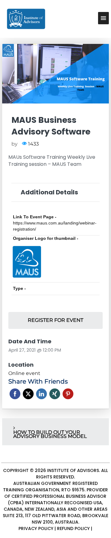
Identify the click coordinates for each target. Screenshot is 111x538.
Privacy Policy (35, 528)
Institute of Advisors (73, 470)
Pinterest (68, 393)
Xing (54, 393)
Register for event (55, 320)
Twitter (28, 393)
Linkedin (41, 393)
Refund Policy (73, 528)
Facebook (15, 393)
